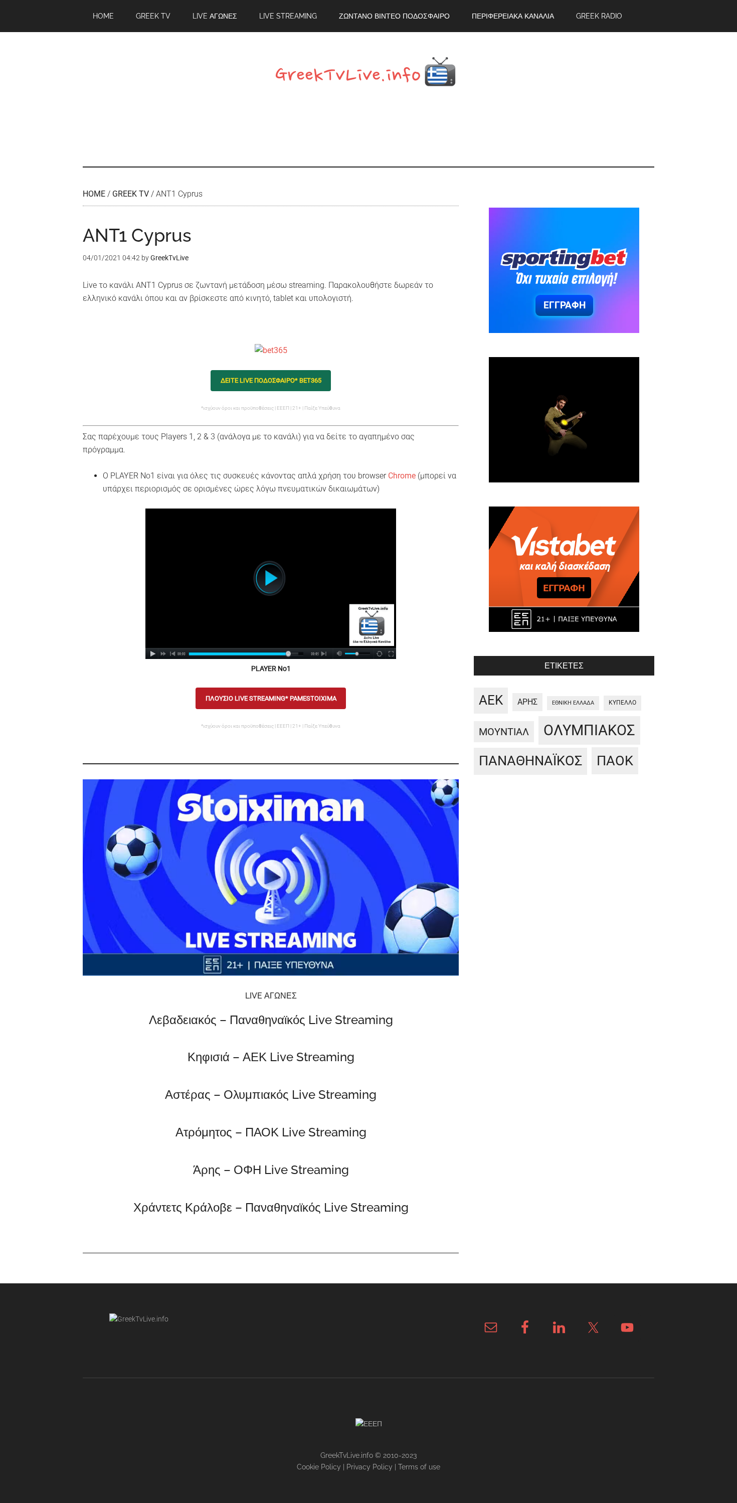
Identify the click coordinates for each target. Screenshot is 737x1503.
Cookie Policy (319, 1467)
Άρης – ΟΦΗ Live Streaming (271, 1169)
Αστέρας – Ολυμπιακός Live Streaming (271, 1094)
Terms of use (419, 1467)
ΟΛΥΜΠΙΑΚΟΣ (589, 730)
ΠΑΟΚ (615, 761)
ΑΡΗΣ (527, 702)
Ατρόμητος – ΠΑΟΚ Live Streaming (270, 1132)
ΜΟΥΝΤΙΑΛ (504, 732)
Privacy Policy (369, 1467)
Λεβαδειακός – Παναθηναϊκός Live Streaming (271, 1020)
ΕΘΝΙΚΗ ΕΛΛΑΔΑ (573, 703)
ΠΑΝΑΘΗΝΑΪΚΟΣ (530, 761)
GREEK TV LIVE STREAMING (368, 74)
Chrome (402, 475)
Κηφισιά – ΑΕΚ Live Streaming (271, 1057)
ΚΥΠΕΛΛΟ (622, 702)
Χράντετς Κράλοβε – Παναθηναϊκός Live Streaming (271, 1207)
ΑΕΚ (491, 700)
